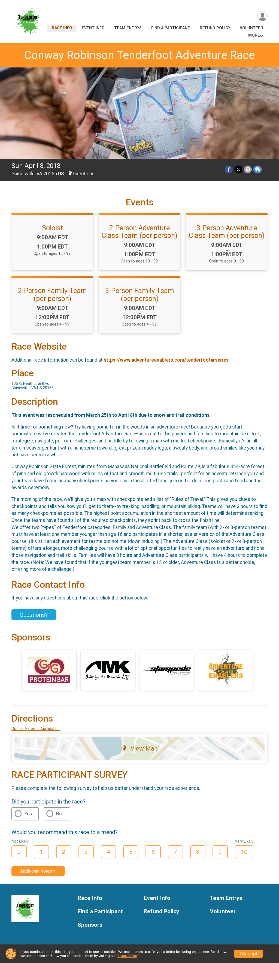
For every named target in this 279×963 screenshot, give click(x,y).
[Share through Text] (257, 169)
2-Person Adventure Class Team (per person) (139, 232)
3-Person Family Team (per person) (139, 294)
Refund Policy (215, 28)
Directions (84, 173)
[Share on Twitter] (238, 169)
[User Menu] (262, 16)
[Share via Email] (248, 169)
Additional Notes (36, 871)
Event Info (93, 28)
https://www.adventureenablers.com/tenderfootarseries (166, 360)
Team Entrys (128, 28)
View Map (144, 748)
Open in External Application (35, 728)
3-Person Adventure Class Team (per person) (227, 232)
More (254, 35)
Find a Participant (170, 28)
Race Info (62, 28)
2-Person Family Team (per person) (52, 294)
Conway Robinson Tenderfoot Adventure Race (139, 55)
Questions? (34, 615)
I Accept (248, 953)
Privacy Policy (127, 956)
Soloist (52, 228)
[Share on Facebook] (229, 169)
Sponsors (90, 925)
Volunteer (251, 28)
